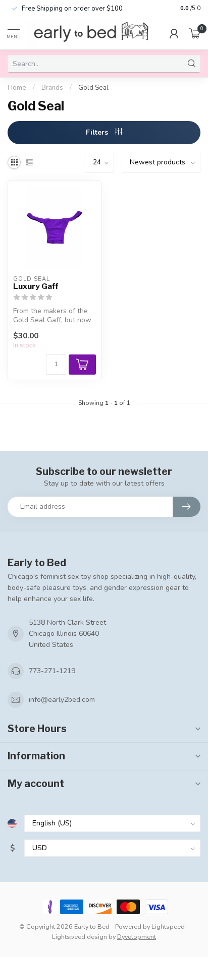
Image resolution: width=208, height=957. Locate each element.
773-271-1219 (52, 671)
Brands (52, 87)
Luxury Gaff (35, 286)
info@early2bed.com (62, 699)
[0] (194, 33)
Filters (98, 132)
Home (17, 87)
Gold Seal (93, 87)
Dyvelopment (136, 936)
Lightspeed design (79, 936)
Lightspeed (168, 926)
